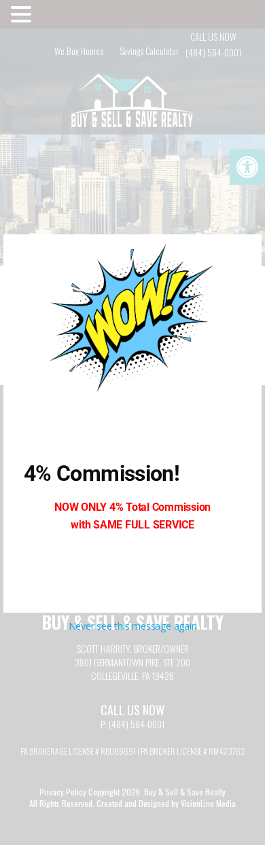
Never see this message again (133, 625)
